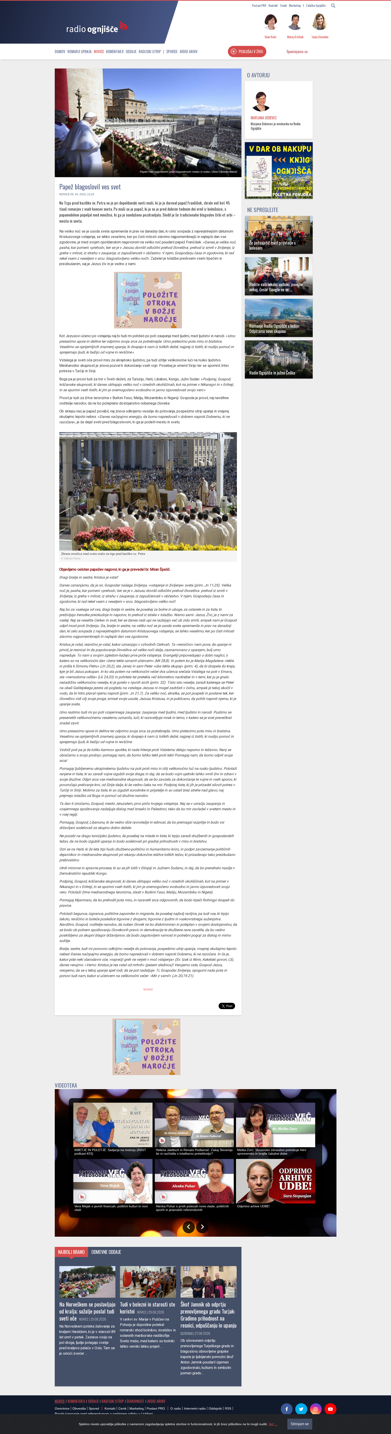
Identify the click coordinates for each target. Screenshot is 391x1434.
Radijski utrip (150, 51)
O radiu (175, 1408)
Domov (60, 51)
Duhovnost (135, 1401)
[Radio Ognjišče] (95, 26)
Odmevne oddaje (106, 1251)
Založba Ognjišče (316, 5)
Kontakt (273, 5)
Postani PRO (259, 5)
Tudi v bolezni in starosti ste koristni (147, 1307)
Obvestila (79, 1408)
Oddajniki (215, 1408)
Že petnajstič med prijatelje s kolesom (272, 245)
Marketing (295, 5)
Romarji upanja (79, 51)
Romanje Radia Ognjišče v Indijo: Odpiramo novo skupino (274, 328)
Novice (99, 51)
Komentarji (115, 51)
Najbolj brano (71, 1251)
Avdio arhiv (189, 51)
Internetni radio (195, 1408)
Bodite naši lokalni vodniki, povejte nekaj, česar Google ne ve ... (276, 287)
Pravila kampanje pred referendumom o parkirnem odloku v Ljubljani (104, 1413)
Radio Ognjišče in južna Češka (272, 372)
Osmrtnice (62, 1408)
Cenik (283, 5)
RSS (228, 1408)
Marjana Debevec (264, 117)
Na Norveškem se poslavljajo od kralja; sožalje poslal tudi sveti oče (87, 1311)
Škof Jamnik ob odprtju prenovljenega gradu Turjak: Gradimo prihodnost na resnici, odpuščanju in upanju (208, 1314)
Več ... (273, 1424)
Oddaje (131, 51)
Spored (171, 51)
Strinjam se (300, 1424)
